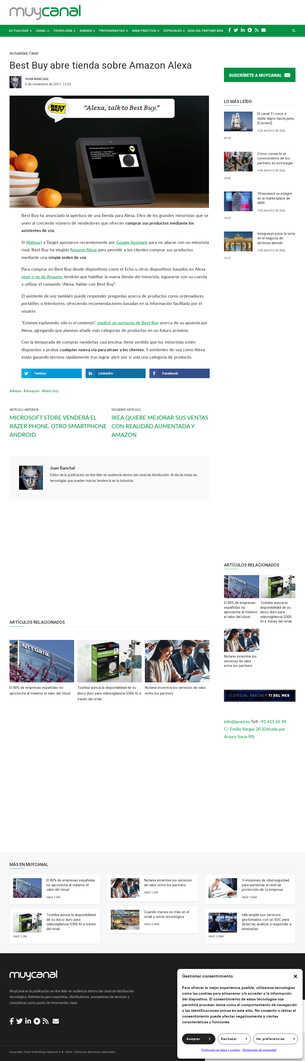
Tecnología (62, 30)
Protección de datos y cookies (220, 1050)
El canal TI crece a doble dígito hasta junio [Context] (275, 118)
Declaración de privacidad (259, 1050)
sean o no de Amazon (41, 277)
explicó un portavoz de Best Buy (128, 323)
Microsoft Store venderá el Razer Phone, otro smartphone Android (58, 426)
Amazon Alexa (83, 250)
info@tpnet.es (237, 722)
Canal (41, 30)
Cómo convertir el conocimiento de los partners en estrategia (275, 158)
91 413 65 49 (273, 722)
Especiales (172, 30)
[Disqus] (110, 780)
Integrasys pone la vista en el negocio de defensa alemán (276, 238)
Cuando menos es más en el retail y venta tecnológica (166, 914)
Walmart (34, 243)
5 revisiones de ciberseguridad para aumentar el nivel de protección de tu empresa (265, 885)
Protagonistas (112, 30)
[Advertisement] (110, 562)
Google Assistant (131, 243)
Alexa (16, 391)
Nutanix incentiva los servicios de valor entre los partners (168, 882)
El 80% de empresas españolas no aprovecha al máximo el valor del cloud (70, 885)
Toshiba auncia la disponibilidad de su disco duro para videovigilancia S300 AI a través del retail (71, 922)
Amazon (33, 391)
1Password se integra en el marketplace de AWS (274, 198)
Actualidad (19, 30)
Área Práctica (144, 30)
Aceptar (193, 1039)
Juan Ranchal (62, 468)
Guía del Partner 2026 (205, 30)
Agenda (86, 30)
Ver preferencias (270, 1039)
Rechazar (229, 1039)
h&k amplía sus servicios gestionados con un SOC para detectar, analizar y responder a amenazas (266, 922)
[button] (295, 976)
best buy (51, 391)
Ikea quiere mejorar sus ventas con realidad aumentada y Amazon (160, 426)
